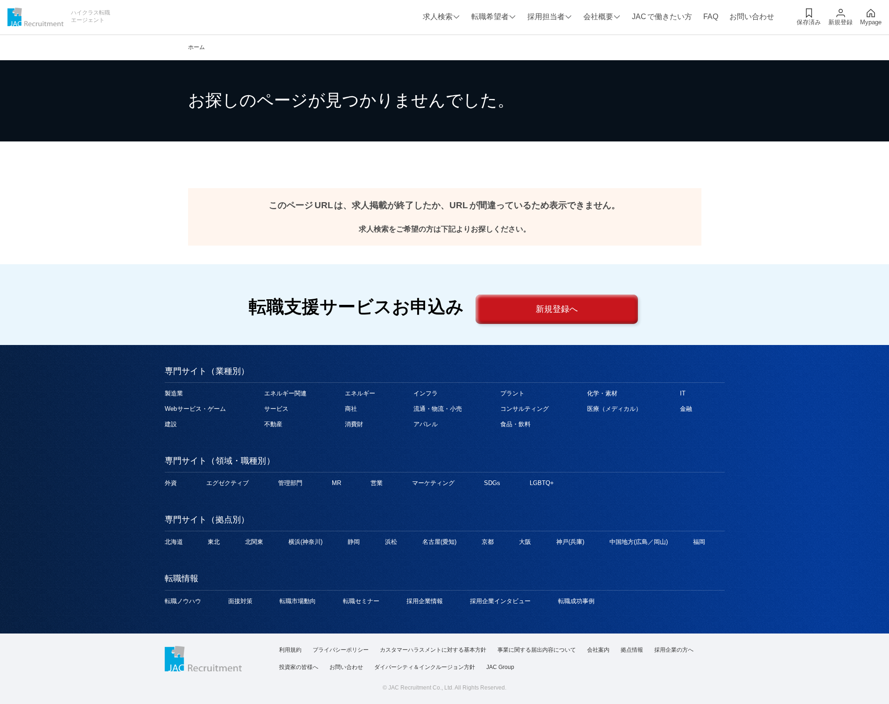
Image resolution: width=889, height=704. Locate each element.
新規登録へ (557, 309)
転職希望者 (490, 17)
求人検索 (438, 17)
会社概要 (598, 17)
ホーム (196, 47)
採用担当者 (546, 17)
